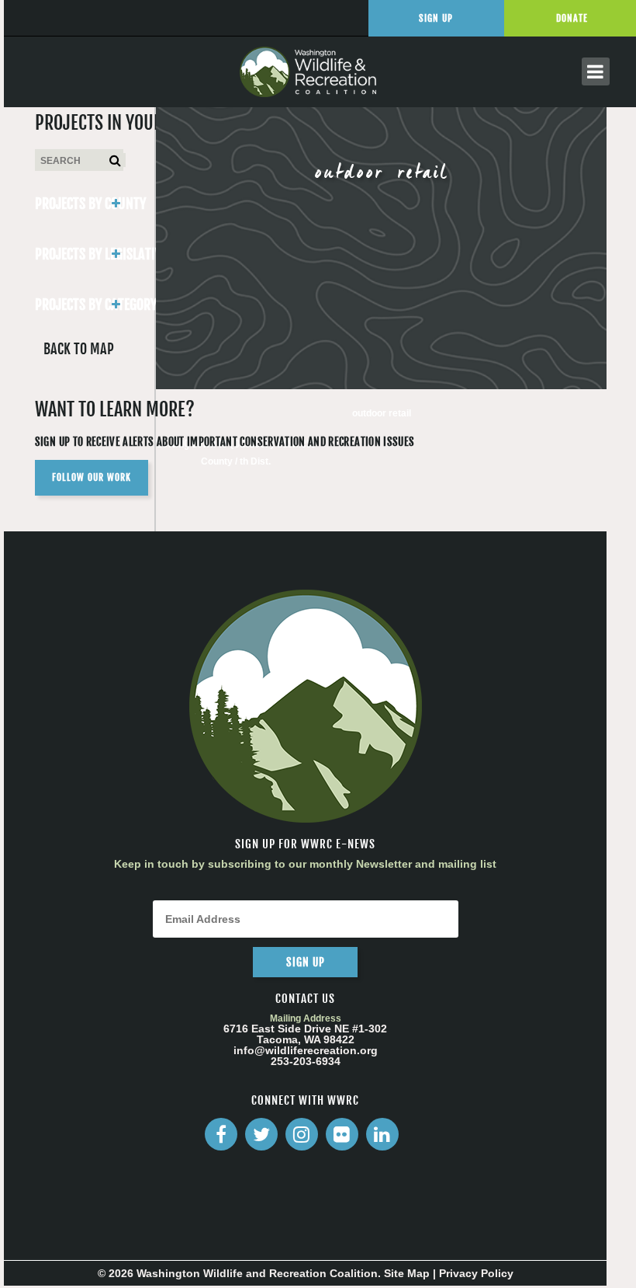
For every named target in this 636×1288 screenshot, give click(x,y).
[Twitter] (261, 1134)
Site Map (407, 1273)
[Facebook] (221, 1134)
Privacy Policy (476, 1273)
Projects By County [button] (79, 203)
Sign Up (436, 18)
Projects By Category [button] (79, 304)
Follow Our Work (91, 477)
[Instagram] (301, 1134)
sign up (305, 962)
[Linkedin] (382, 1134)
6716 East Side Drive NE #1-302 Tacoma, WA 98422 (305, 1034)
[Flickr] (342, 1134)
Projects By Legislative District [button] (79, 254)
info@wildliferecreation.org (305, 1050)
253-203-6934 (305, 1061)
